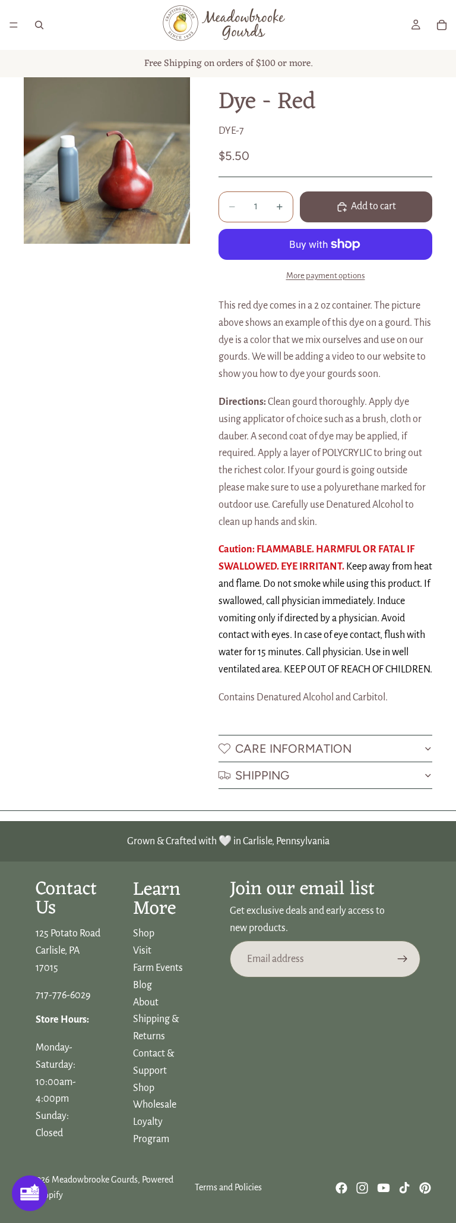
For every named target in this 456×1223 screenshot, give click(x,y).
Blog (142, 985)
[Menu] (13, 25)
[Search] (39, 25)
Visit (142, 951)
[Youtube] (383, 1188)
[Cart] (442, 25)
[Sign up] (402, 959)
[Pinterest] (425, 1188)
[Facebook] (341, 1188)
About (146, 1002)
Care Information (293, 748)
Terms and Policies (228, 1187)
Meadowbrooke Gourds (95, 1179)
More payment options (325, 275)
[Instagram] (362, 1188)
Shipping (262, 775)
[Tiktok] (404, 1188)
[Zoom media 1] (107, 160)
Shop (143, 934)
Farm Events (158, 968)
